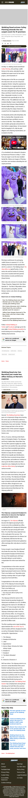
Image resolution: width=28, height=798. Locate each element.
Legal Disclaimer (22, 775)
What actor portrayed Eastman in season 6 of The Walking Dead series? (14, 319)
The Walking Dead (5, 350)
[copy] (11, 43)
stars (13, 415)
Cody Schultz (6, 389)
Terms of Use (21, 772)
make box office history (8, 466)
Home (2, 361)
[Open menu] (2, 2)
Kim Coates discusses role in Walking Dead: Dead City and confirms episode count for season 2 (14, 308)
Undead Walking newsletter (16, 329)
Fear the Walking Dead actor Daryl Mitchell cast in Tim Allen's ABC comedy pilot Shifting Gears (13, 301)
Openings (20, 764)
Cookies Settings (6, 782)
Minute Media (8, 786)
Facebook (11, 327)
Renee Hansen (7, 40)
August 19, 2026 (5, 594)
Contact (3, 766)
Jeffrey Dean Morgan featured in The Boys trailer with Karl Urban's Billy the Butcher (14, 314)
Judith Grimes (13, 350)
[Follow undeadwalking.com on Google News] (24, 339)
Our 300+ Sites (21, 766)
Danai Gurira (4, 354)
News (7, 361)
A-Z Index (20, 778)
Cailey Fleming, (6, 69)
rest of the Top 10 (18, 626)
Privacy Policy (5, 772)
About (3, 764)
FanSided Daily (5, 769)
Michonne (20, 350)
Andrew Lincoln (11, 354)
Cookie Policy (5, 775)
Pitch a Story (20, 769)
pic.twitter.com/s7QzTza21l (9, 590)
